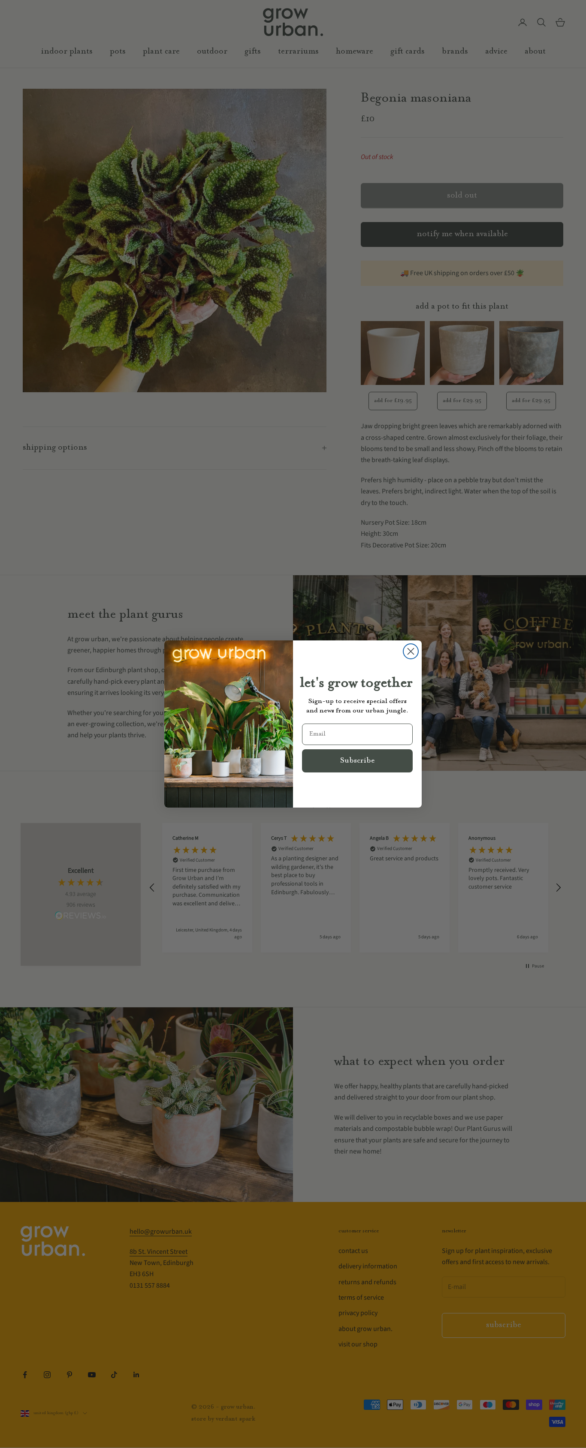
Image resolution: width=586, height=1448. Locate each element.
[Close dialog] (410, 651)
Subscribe (357, 761)
